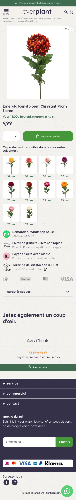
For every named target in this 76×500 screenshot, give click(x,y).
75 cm (11, 200)
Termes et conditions (33, 493)
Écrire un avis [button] (38, 367)
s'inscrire (64, 442)
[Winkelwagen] (71, 12)
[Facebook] (7, 482)
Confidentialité (54, 493)
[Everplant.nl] (37, 11)
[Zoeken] (66, 12)
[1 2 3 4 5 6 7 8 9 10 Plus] (11, 136)
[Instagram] (15, 482)
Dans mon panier (51, 136)
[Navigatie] (6, 10)
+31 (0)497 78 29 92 (23, 236)
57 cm (11, 176)
